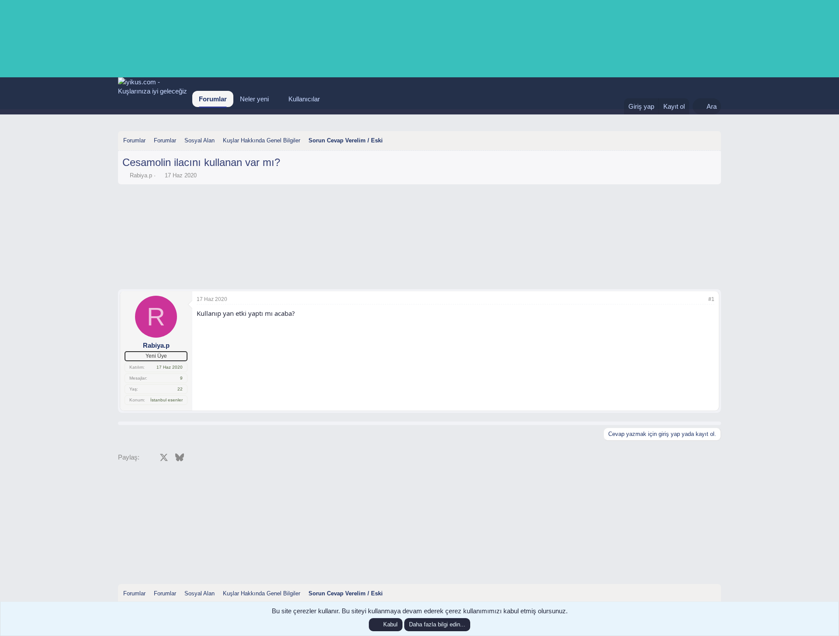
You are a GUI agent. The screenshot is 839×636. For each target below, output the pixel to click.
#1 (711, 299)
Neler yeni (254, 99)
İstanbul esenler (166, 400)
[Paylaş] (699, 299)
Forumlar (213, 99)
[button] (276, 99)
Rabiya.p (141, 175)
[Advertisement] (419, 212)
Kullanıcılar (304, 99)
